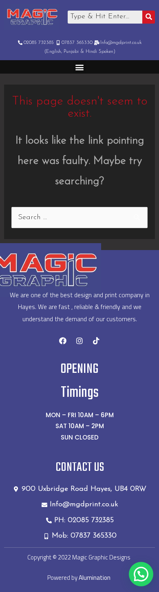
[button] (79, 67)
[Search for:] (79, 217)
